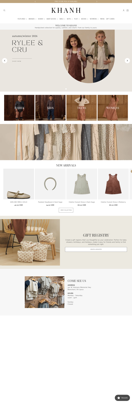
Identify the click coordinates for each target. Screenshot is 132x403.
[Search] (4, 10)
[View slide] (66, 61)
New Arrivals (66, 165)
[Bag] (127, 10)
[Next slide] (127, 60)
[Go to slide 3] (66, 89)
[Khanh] (66, 10)
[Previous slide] (4, 60)
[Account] (124, 10)
